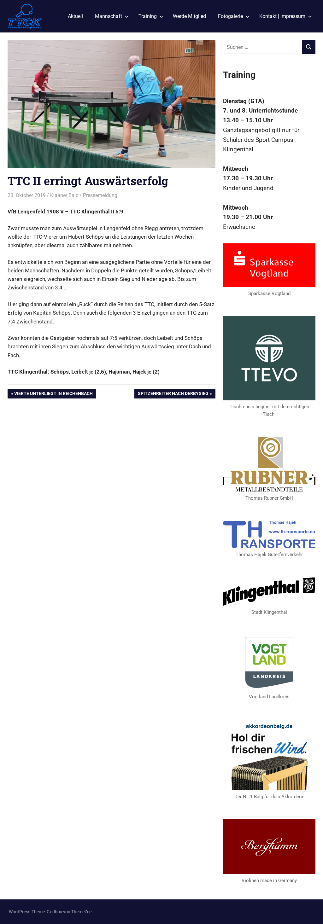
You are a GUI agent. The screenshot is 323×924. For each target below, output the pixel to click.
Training (147, 16)
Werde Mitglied (189, 16)
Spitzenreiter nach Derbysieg (173, 394)
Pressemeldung (100, 195)
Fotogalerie (230, 16)
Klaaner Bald (64, 195)
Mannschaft (108, 16)
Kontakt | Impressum (282, 16)
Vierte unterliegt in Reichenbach (53, 394)
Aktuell (75, 16)
